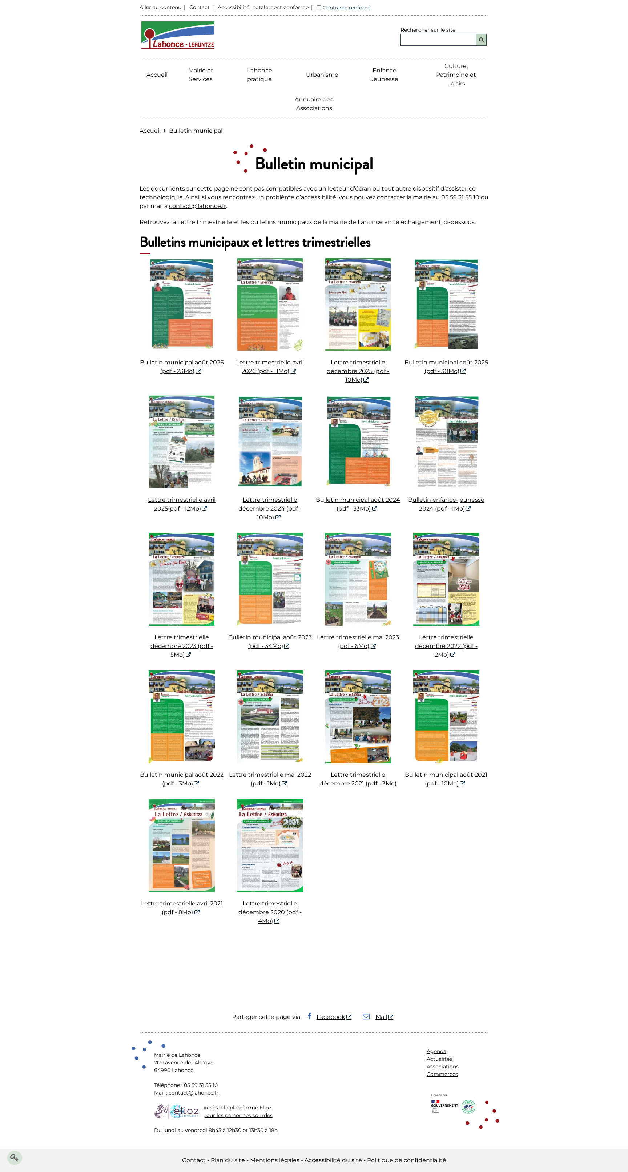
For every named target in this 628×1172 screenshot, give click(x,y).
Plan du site (228, 1160)
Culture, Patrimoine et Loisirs (456, 75)
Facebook (331, 1016)
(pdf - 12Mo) (184, 508)
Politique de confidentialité (406, 1160)
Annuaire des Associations (314, 104)
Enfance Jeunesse (384, 75)
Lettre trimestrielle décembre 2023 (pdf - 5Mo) (181, 646)
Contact (199, 7)
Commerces (442, 1074)
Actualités (439, 1059)
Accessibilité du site (333, 1160)
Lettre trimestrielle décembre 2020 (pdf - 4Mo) (270, 912)
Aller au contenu (160, 7)
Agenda (436, 1051)
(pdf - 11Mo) (272, 371)
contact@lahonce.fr (197, 206)
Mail (381, 1016)
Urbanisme (322, 74)
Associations (443, 1066)
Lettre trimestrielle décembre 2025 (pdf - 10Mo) (358, 371)
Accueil (157, 74)
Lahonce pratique (259, 75)
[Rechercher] (481, 40)
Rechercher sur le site (427, 30)
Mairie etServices (200, 75)
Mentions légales (274, 1160)
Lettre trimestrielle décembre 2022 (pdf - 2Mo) (446, 646)
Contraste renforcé (346, 7)
